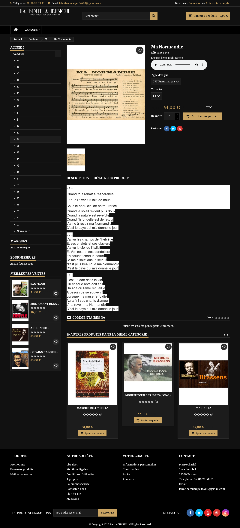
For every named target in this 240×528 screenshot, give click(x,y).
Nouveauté (23, 231)
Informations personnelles (139, 464)
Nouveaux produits (21, 469)
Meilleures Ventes (27, 273)
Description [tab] (78, 178)
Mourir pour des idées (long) (148, 395)
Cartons (31, 29)
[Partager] (167, 128)
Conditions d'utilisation (81, 474)
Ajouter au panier (202, 116)
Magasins (73, 498)
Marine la (203, 408)
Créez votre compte (217, 3)
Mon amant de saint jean (44, 303)
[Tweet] (173, 128)
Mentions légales (77, 469)
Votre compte (136, 456)
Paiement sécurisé (78, 484)
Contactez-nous (76, 489)
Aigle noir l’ (39, 328)
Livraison (72, 464)
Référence (157, 52)
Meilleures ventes (21, 474)
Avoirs (126, 474)
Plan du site (74, 494)
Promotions (17, 464)
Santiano (37, 284)
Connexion (195, 3)
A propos (72, 479)
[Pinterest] (180, 128)
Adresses (128, 479)
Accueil (17, 47)
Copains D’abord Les (44, 352)
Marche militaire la (92, 408)
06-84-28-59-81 (35, 3)
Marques (18, 241)
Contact (187, 456)
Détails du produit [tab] (111, 178)
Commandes (131, 469)
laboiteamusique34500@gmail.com (80, 3)
